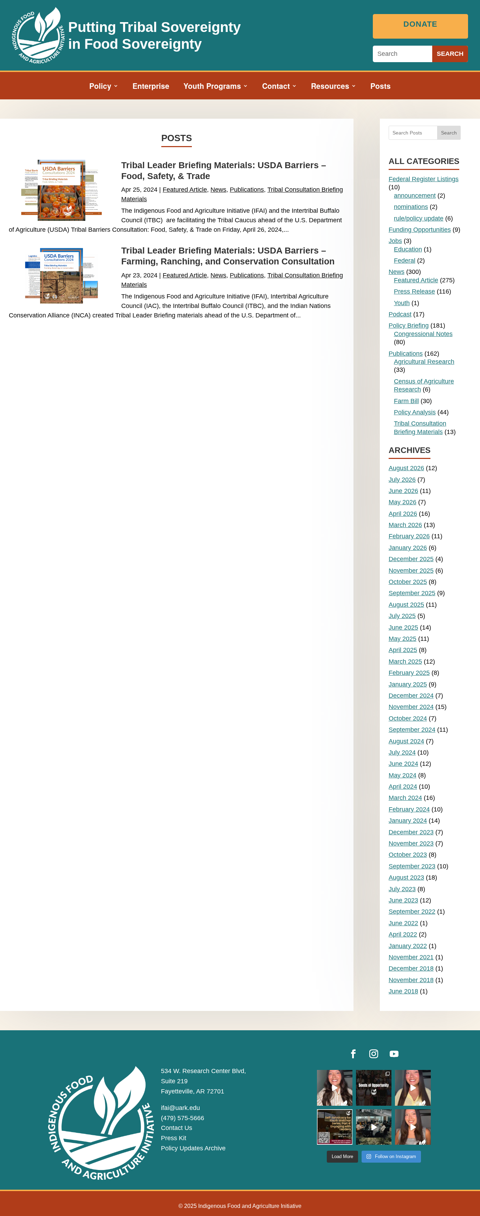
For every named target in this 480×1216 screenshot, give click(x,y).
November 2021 (411, 957)
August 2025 (406, 604)
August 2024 (406, 741)
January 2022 (408, 945)
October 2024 (408, 718)
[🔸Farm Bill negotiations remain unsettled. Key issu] (412, 1087)
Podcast (400, 314)
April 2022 (403, 934)
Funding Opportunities (420, 229)
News (218, 189)
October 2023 (408, 854)
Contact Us (176, 1127)
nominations (411, 206)
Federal (404, 260)
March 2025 (405, 661)
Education (408, 249)
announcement (415, 195)
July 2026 (402, 479)
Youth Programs (212, 87)
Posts (380, 87)
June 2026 (403, 490)
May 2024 (402, 775)
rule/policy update (418, 218)
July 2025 (402, 615)
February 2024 (409, 809)
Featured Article (185, 189)
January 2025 (408, 684)
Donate (420, 24)
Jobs (395, 240)
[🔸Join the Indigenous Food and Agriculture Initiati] (412, 1127)
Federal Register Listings (424, 179)
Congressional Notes (423, 333)
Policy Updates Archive (193, 1148)
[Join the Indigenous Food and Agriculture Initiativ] (334, 1127)
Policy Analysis (415, 412)
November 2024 (411, 706)
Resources (330, 87)
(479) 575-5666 (182, 1118)
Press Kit (173, 1138)
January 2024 (408, 820)
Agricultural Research (424, 361)
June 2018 (403, 991)
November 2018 (411, 980)
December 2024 (411, 695)
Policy (100, 87)
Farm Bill (406, 401)
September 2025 (412, 593)
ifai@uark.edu (180, 1107)
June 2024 (403, 763)
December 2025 (411, 559)
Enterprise (150, 87)
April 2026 (403, 513)
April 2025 (403, 649)
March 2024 (405, 797)
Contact (276, 87)
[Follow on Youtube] (394, 1054)
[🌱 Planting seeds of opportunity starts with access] (373, 1087)
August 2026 (406, 468)
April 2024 (403, 786)
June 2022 (403, 923)
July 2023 (402, 889)
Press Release (414, 291)
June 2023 (403, 900)
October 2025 (408, 581)
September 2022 (412, 911)
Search (449, 133)
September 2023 (412, 866)
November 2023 (411, 843)
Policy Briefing (409, 325)
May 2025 (402, 638)
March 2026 (405, 524)
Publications (247, 189)
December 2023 (411, 832)
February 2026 (409, 536)
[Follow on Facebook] (353, 1054)
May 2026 (402, 502)
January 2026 (408, 547)
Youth (402, 303)
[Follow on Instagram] (374, 1054)
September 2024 (412, 729)
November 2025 (411, 570)
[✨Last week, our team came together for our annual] (373, 1127)
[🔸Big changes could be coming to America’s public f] (334, 1087)
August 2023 (406, 877)
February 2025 (409, 672)
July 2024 (402, 752)
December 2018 (411, 968)
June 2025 (403, 627)
